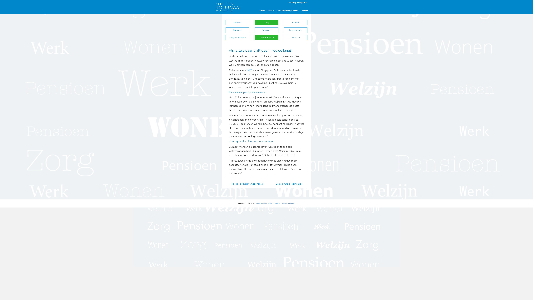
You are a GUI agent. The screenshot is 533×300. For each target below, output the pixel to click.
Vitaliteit (295, 22)
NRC (250, 70)
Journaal (295, 37)
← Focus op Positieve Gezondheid (246, 183)
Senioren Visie (266, 37)
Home (262, 10)
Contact (304, 10)
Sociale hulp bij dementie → (290, 183)
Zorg (266, 22)
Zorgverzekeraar (237, 37)
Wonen (237, 22)
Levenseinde (295, 30)
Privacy (259, 203)
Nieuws (271, 10)
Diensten (237, 30)
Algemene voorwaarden (272, 203)
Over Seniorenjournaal (287, 10)
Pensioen (266, 30)
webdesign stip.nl (289, 203)
